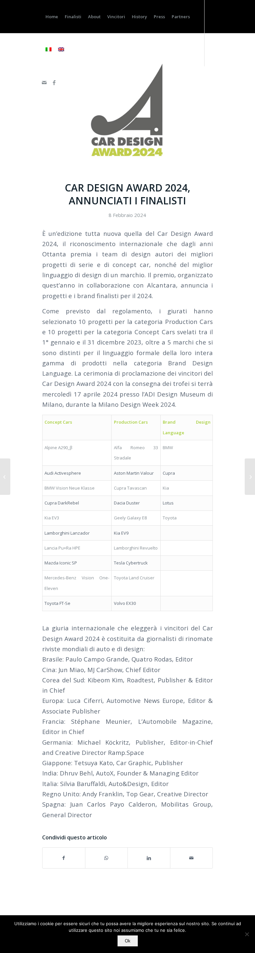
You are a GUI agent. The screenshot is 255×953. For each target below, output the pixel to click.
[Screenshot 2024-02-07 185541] (127, 111)
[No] (246, 934)
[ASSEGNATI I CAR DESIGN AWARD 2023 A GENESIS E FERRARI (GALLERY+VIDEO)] (5, 476)
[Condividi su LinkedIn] (149, 858)
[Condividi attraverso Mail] (191, 858)
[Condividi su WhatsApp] (106, 858)
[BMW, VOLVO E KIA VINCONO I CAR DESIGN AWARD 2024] (250, 476)
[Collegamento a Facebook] (54, 82)
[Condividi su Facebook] (63, 858)
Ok (127, 940)
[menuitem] (51, 16)
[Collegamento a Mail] (44, 82)
